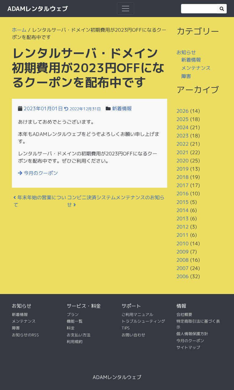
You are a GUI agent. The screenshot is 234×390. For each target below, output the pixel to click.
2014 (182, 210)
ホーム (19, 30)
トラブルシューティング (143, 321)
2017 (182, 185)
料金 (71, 328)
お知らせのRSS (25, 335)
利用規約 (75, 341)
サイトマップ (188, 347)
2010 (182, 243)
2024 (182, 127)
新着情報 (122, 108)
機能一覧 (75, 321)
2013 (182, 218)
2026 (182, 110)
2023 (182, 135)
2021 (182, 152)
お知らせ (186, 52)
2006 (182, 276)
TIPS (126, 328)
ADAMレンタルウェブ (37, 8)
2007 (182, 268)
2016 (182, 193)
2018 (182, 177)
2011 (182, 235)
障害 (186, 76)
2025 (182, 119)
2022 (182, 143)
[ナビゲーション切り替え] (125, 8)
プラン (73, 314)
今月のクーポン (40, 173)
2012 (182, 226)
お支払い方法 (78, 335)
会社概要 (184, 314)
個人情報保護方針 (192, 333)
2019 (182, 168)
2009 (182, 251)
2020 (182, 160)
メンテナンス (196, 68)
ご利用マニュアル (137, 314)
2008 (182, 260)
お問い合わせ (133, 335)
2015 (182, 202)
